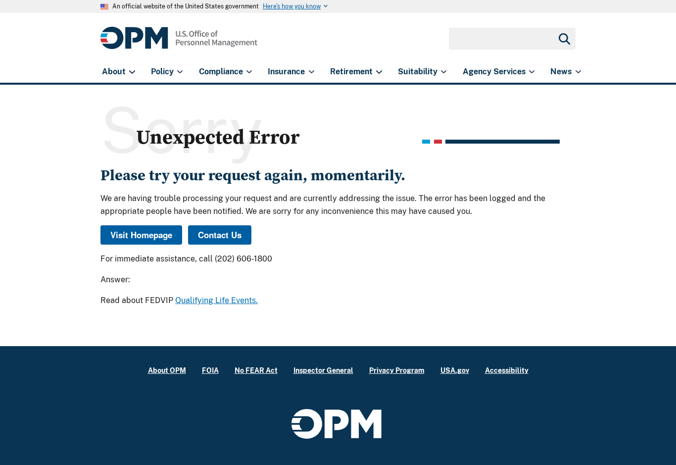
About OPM (167, 370)
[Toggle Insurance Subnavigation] (311, 72)
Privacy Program (397, 370)
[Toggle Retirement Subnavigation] (379, 72)
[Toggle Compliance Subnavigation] (249, 72)
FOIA (210, 370)
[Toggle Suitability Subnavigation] (443, 72)
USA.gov (454, 370)
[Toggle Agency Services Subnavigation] (531, 72)
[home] (178, 43)
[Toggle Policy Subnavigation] (180, 72)
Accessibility (507, 370)
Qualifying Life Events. (216, 300)
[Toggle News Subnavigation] (578, 72)
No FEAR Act (256, 370)
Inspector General (323, 370)
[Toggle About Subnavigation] (132, 72)
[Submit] (564, 39)
